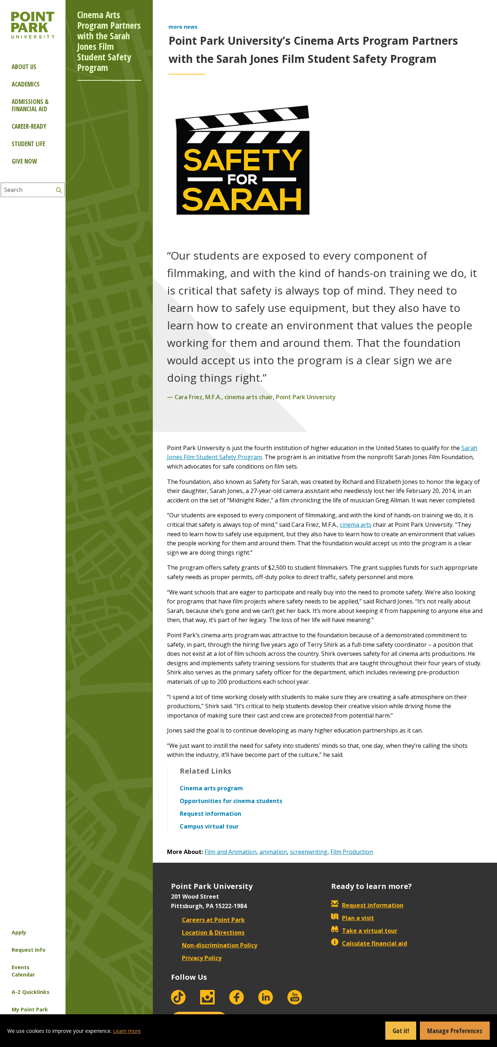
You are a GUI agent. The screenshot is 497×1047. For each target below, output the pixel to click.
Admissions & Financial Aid (30, 105)
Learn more (127, 1030)
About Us (24, 67)
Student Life (28, 144)
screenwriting (308, 852)
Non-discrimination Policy (219, 945)
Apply (19, 932)
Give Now (24, 161)
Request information (372, 905)
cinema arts (355, 525)
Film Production (351, 852)
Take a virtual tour (369, 931)
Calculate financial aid (374, 943)
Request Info (28, 949)
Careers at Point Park (213, 920)
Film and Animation (230, 852)
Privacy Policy (202, 958)
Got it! (401, 1030)
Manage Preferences (454, 1030)
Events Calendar (23, 971)
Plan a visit (358, 918)
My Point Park (30, 1009)
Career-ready (29, 126)
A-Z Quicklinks (30, 991)
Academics (26, 84)
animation (273, 852)
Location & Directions (213, 932)
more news (183, 26)
